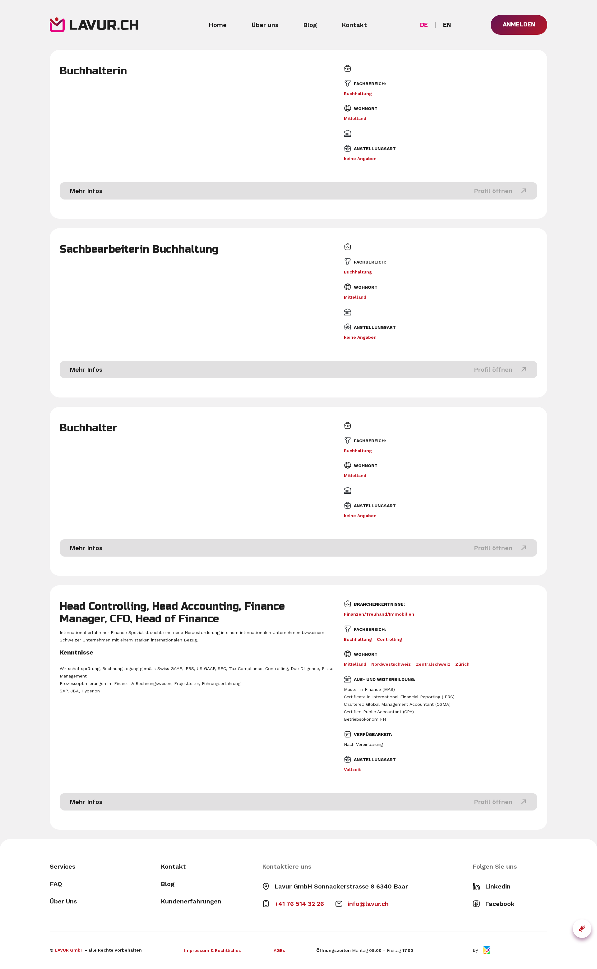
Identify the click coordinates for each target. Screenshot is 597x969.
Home (218, 25)
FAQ (56, 884)
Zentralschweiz (433, 664)
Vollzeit (352, 769)
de (424, 24)
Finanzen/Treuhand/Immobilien (379, 614)
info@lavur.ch (368, 903)
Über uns (265, 25)
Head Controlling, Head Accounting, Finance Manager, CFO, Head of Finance (172, 612)
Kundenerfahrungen (191, 901)
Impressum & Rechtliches (212, 950)
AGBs (279, 950)
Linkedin (498, 886)
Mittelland (355, 118)
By (475, 950)
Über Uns (63, 901)
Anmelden (519, 24)
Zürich (462, 664)
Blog (310, 25)
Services (62, 866)
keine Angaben (360, 158)
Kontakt (354, 25)
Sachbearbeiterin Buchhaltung (139, 249)
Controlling (389, 639)
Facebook (500, 903)
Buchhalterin (93, 71)
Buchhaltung (358, 93)
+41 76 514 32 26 (299, 903)
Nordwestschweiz (391, 664)
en (447, 24)
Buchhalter (88, 428)
